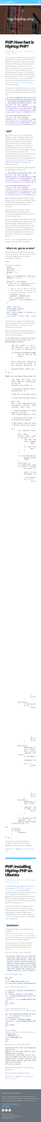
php (6, 851)
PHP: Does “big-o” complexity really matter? (20, 81)
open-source (9, 1078)
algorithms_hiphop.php (13, 160)
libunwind (8, 949)
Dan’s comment (12, 239)
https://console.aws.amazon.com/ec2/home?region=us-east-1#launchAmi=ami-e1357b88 (19, 934)
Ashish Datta (11, 51)
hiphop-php (29, 849)
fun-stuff (22, 849)
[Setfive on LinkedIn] (9, 1110)
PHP (12, 849)
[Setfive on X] (6, 1110)
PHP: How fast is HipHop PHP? (19, 44)
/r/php (7, 888)
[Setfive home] (7, 2)
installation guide (10, 916)
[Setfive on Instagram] (3, 1110)
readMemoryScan (19, 145)
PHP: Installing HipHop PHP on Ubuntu (18, 871)
